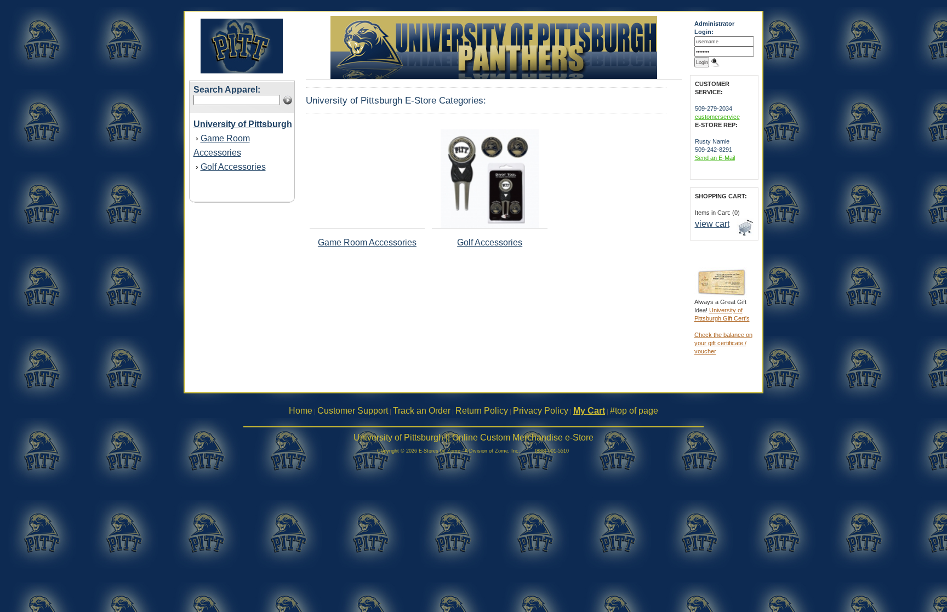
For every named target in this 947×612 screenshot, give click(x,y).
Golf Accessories (233, 166)
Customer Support (352, 410)
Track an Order (421, 410)
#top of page (634, 410)
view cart (712, 223)
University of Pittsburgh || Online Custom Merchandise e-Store (473, 437)
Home (300, 410)
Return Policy (481, 410)
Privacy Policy (540, 410)
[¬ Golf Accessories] (490, 226)
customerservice (717, 116)
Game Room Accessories (367, 242)
